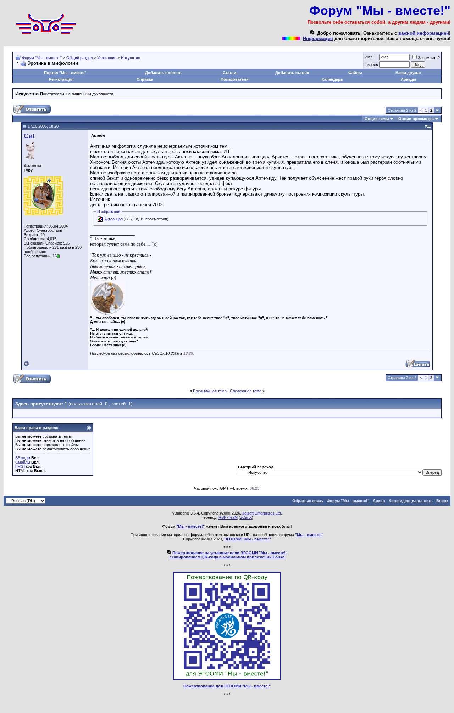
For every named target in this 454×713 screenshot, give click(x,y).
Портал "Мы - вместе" (65, 73)
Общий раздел (79, 58)
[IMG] (20, 466)
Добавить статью (292, 73)
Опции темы (377, 119)
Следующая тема (245, 391)
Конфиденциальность (411, 501)
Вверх (442, 501)
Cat (29, 136)
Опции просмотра (416, 119)
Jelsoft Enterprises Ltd (261, 513)
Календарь (332, 79)
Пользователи (235, 79)
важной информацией (423, 33)
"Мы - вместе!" (190, 526)
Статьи (229, 73)
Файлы (355, 73)
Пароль (371, 64)
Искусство (130, 58)
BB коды (22, 458)
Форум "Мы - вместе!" (42, 58)
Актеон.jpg (113, 219)
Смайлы (22, 462)
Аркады (408, 79)
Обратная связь (307, 501)
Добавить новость (163, 73)
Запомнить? (429, 58)
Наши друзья (408, 73)
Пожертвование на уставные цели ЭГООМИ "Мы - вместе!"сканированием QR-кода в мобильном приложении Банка (228, 555)
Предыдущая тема (210, 391)
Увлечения (106, 58)
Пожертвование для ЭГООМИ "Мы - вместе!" (227, 686)
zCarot (246, 517)
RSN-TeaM (228, 517)
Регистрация (61, 79)
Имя (368, 57)
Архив (379, 501)
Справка (145, 79)
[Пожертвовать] (227, 678)
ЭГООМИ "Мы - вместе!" (247, 539)
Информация (318, 38)
